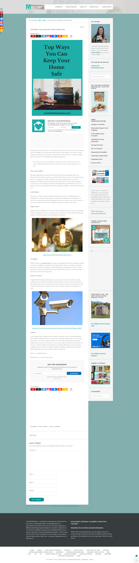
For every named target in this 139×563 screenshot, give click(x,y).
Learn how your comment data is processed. (65, 506)
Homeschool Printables (99, 152)
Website (31, 490)
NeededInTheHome (35, 6)
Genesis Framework (74, 559)
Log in (91, 559)
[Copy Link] (65, 36)
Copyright (74, 523)
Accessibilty (93, 521)
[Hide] (0, 33)
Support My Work (33, 435)
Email (31, 482)
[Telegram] (43, 36)
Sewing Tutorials (97, 145)
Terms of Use (102, 521)
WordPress (84, 559)
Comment (32, 450)
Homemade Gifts (96, 159)
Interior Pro (62, 559)
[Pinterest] (33, 36)
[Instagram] (49, 36)
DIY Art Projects (96, 148)
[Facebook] (54, 36)
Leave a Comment (54, 426)
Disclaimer (74, 528)
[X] (38, 36)
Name (31, 474)
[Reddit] (59, 36)
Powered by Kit (57, 378)
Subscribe (74, 373)
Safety (82, 27)
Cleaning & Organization (99, 156)
